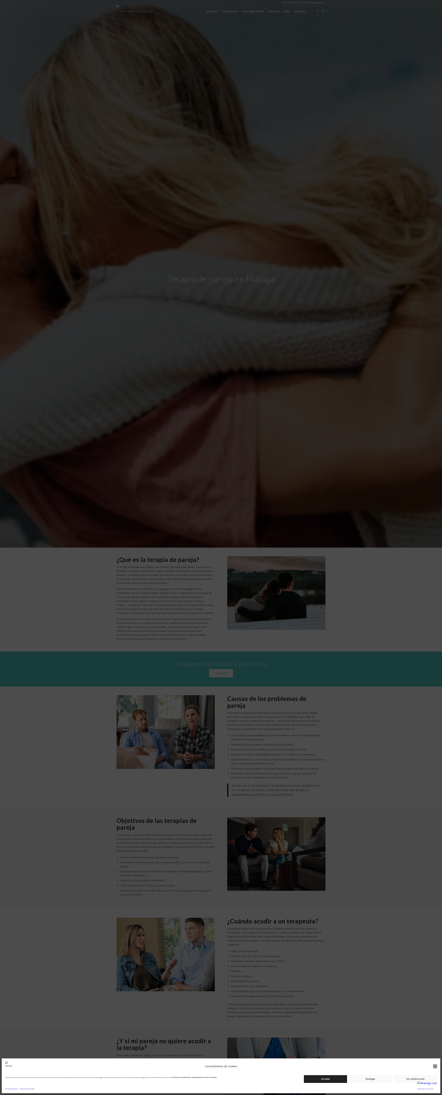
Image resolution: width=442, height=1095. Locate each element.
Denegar (370, 1078)
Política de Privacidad (27, 1089)
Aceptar (325, 1078)
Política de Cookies (11, 1089)
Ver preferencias (415, 1078)
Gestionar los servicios (425, 1089)
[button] (435, 1066)
